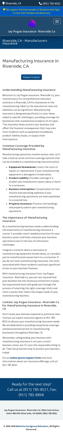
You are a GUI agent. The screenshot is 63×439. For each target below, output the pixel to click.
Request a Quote (31, 77)
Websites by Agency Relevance (32, 426)
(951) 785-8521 (52, 3)
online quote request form (25, 357)
